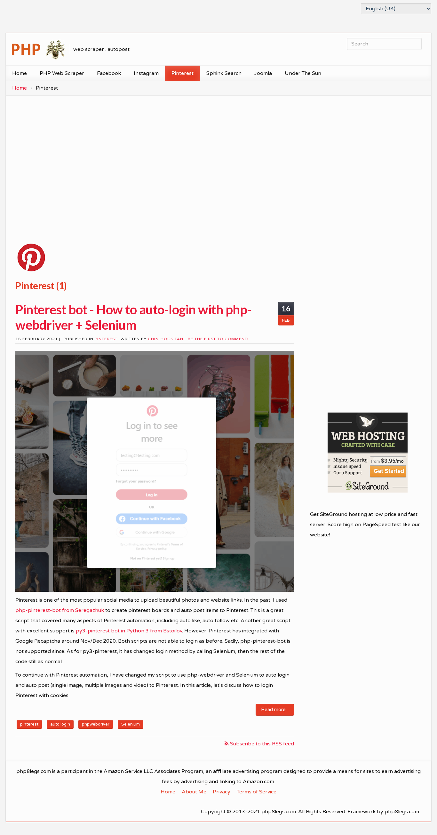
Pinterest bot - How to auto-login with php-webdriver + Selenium (133, 317)
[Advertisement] (154, 163)
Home (19, 88)
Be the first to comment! (218, 339)
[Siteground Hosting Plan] (367, 453)
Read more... (275, 709)
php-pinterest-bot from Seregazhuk (59, 610)
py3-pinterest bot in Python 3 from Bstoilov (129, 631)
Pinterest (106, 339)
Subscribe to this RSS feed (261, 744)
